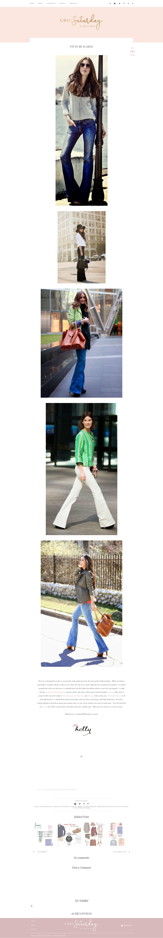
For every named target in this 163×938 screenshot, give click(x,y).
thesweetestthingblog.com (65, 789)
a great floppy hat (78, 695)
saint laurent (122, 806)
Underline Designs (59, 935)
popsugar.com (56, 789)
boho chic (58, 806)
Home (32, 3)
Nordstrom (101, 806)
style (75, 808)
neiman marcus (89, 806)
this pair (44, 706)
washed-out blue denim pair (55, 692)
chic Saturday (41, 935)
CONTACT (62, 3)
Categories (51, 3)
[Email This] (75, 804)
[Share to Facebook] (84, 804)
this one (109, 692)
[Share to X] (80, 804)
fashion (65, 806)
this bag (90, 695)
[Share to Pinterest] (88, 804)
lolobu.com (74, 789)
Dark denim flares (114, 695)
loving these (66, 695)
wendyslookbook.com (48, 789)
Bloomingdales (46, 806)
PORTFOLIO (74, 3)
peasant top (111, 806)
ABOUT (40, 3)
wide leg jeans (84, 808)
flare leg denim (76, 806)
